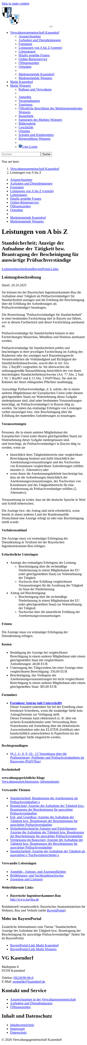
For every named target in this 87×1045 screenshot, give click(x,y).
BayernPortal (55, 910)
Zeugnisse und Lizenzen (26, 879)
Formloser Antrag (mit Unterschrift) (36, 703)
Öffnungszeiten (20, 1007)
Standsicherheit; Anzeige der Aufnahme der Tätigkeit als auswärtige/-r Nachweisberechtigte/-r (47, 853)
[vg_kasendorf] (25, 25)
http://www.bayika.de (24, 899)
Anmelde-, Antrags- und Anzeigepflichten (38, 871)
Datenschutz (18, 1032)
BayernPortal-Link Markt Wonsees (33, 949)
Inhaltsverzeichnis (22, 1025)
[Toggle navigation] (51, 26)
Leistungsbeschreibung (17, 269)
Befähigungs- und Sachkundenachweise (37, 875)
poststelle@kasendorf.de (29, 981)
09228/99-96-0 (23, 978)
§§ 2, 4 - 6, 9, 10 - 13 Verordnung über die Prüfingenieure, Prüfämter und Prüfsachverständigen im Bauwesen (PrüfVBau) (47, 757)
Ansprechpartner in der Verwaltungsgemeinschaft (43, 999)
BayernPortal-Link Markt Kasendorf (34, 945)
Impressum (17, 1028)
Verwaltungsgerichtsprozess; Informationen (30, 781)
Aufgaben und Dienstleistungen (31, 1003)
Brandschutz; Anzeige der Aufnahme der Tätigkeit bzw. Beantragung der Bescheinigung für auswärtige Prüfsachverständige (47, 809)
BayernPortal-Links (45, 269)
